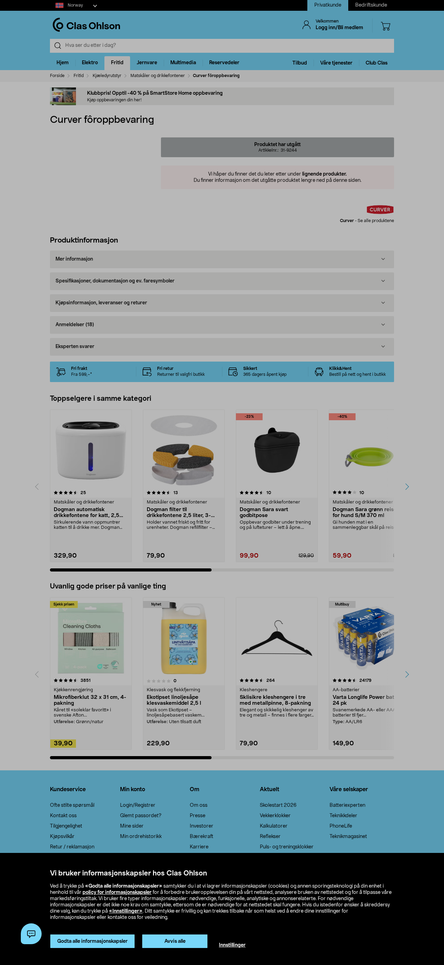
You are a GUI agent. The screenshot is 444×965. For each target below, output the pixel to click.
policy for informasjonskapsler (117, 892)
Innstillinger (232, 945)
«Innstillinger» (126, 911)
